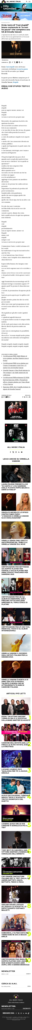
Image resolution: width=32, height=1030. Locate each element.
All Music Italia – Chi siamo (7, 1017)
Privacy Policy (26, 1017)
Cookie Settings (23, 1017)
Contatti (15, 1017)
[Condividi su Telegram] (17, 62)
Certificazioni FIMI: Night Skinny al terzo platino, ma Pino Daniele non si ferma (16, 358)
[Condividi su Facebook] (12, 62)
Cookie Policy (8, 1017)
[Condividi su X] (14, 62)
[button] (19, 62)
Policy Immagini (16, 1017)
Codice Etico (20, 1017)
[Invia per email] (22, 62)
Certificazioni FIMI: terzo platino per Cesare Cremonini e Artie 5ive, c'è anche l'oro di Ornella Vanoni (15, 365)
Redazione (5, 60)
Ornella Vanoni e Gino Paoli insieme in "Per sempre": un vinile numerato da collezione (16, 372)
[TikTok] (28, 1013)
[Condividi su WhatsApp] (10, 62)
